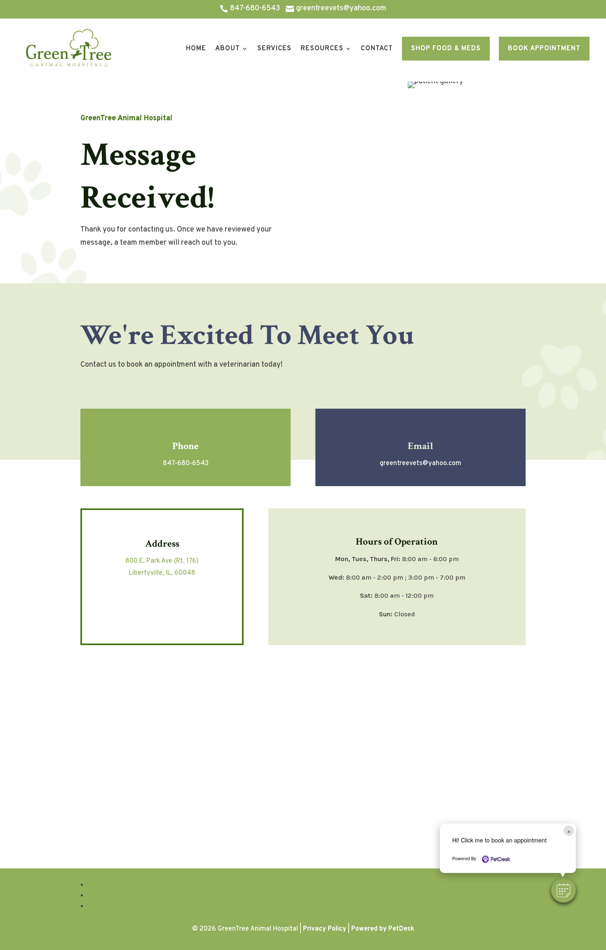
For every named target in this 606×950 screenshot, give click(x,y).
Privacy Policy (324, 929)
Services (274, 48)
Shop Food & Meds (446, 48)
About (227, 48)
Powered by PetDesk (382, 929)
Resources (322, 48)
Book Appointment (544, 48)
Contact (377, 48)
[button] (563, 890)
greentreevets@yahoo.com (420, 463)
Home (196, 48)
